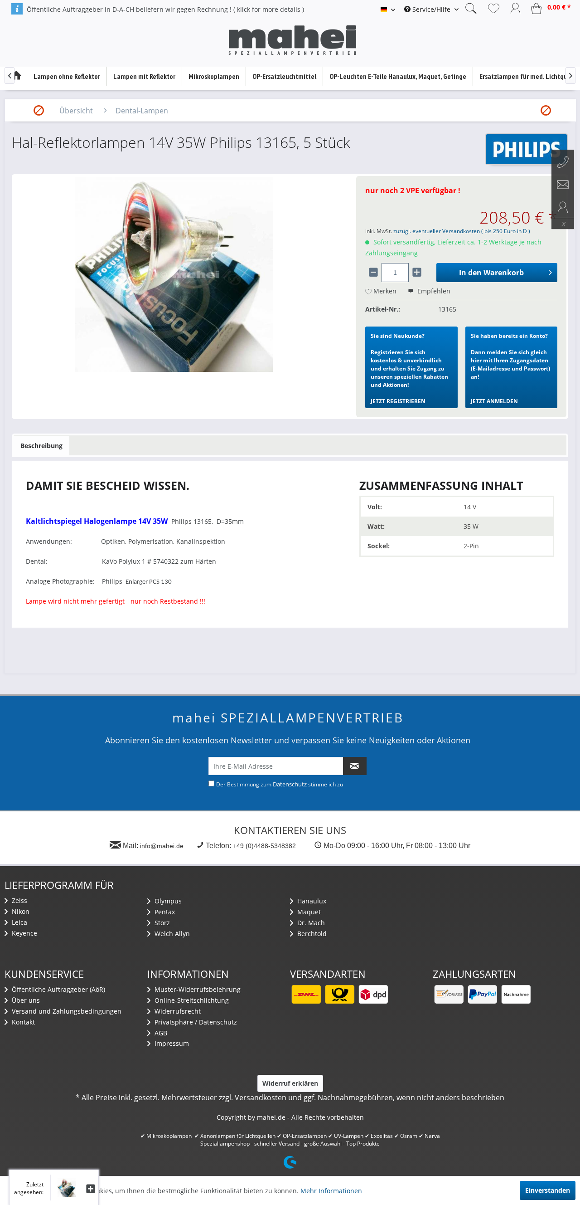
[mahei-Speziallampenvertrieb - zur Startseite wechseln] (292, 40)
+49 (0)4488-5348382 (264, 845)
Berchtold (311, 933)
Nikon (19, 911)
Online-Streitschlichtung (191, 1000)
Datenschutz (290, 784)
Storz (161, 922)
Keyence (23, 933)
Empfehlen (433, 291)
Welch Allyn (171, 933)
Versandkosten (260, 1098)
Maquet (308, 911)
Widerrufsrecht (177, 1011)
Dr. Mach (310, 922)
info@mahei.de (162, 845)
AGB (160, 1033)
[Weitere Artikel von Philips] (526, 149)
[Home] (16, 76)
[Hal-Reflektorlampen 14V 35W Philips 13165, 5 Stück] (63, 1187)
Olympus (167, 901)
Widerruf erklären (290, 1083)
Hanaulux (310, 901)
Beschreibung (41, 445)
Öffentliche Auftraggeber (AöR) (57, 989)
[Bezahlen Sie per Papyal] (482, 994)
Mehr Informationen (331, 1190)
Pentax (164, 911)
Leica (18, 922)
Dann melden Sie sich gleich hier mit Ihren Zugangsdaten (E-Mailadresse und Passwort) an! (510, 368)
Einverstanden (547, 1190)
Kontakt (22, 1022)
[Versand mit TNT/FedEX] (373, 994)
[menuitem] (431, 9)
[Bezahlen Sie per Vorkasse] (448, 994)
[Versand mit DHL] (306, 994)
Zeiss (18, 900)
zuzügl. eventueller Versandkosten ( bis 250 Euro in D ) (461, 231)
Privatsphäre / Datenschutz (195, 1022)
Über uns (25, 1000)
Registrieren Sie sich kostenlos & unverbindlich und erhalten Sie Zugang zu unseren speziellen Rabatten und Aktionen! (409, 368)
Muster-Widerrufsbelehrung (197, 989)
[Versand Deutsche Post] (339, 994)
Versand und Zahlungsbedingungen (65, 1011)
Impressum (171, 1043)
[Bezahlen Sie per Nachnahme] (516, 994)
